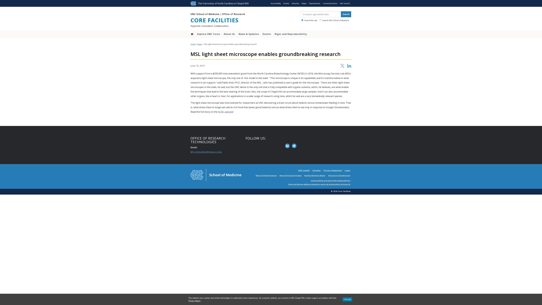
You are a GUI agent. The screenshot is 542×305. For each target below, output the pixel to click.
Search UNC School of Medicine (335, 20)
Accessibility (276, 3)
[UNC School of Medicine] (216, 175)
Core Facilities (215, 20)
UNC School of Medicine (205, 14)
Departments (314, 3)
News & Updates (249, 34)
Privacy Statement (333, 170)
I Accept (347, 299)
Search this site (310, 20)
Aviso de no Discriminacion (339, 176)
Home (191, 34)
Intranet (316, 170)
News (199, 44)
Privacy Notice (194, 301)
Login (347, 170)
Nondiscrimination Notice (314, 176)
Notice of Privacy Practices (266, 176)
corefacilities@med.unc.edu (208, 151)
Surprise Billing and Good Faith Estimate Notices (330, 181)
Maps (304, 3)
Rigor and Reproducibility (291, 34)
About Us (229, 34)
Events (286, 3)
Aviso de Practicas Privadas (291, 176)
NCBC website (225, 111)
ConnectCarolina (330, 3)
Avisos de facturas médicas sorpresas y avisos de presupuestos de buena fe (319, 184)
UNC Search (345, 3)
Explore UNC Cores (208, 34)
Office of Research (233, 14)
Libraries (295, 3)
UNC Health (304, 170)
